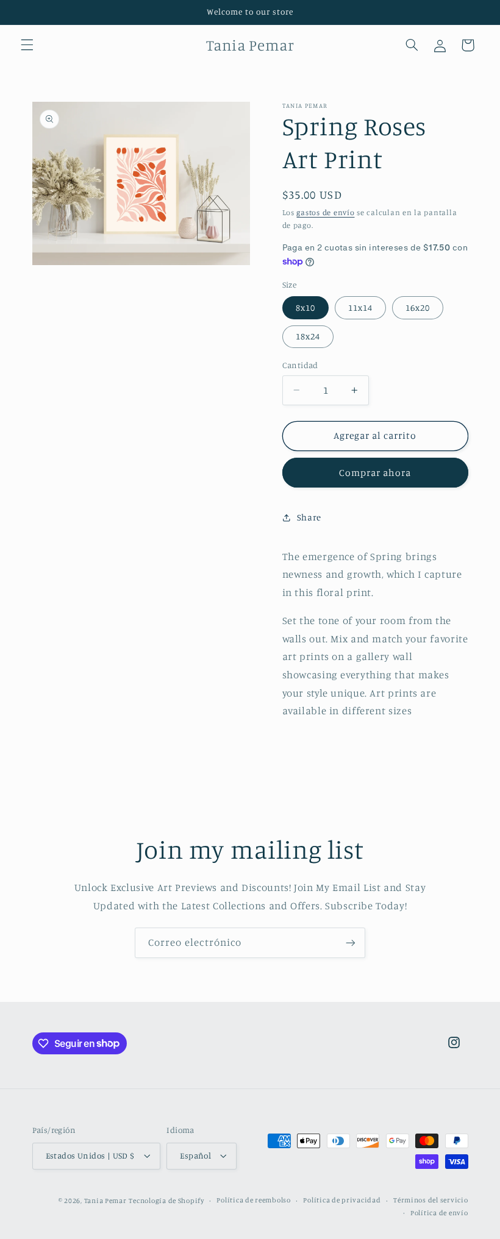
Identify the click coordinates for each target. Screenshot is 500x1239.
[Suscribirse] (351, 942)
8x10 (305, 307)
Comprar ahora (375, 472)
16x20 (417, 307)
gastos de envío (325, 212)
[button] (27, 45)
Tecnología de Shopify (166, 1200)
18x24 (308, 336)
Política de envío (439, 1213)
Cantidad (300, 365)
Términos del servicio (430, 1200)
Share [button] (309, 517)
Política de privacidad (341, 1200)
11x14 (360, 307)
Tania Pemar (105, 1200)
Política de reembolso (253, 1200)
